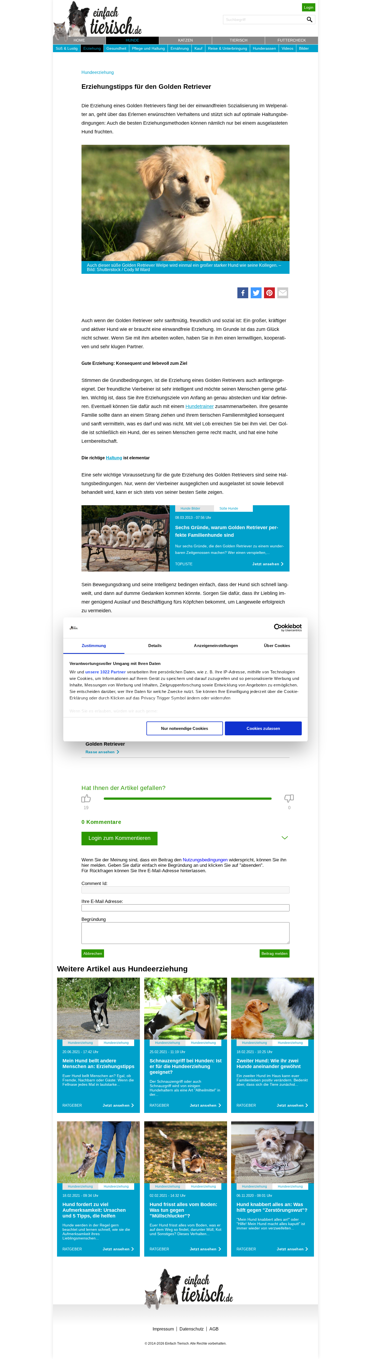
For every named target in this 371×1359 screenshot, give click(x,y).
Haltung (114, 458)
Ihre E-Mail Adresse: (102, 901)
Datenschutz (192, 1329)
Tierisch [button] (238, 40)
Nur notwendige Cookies (184, 728)
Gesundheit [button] (116, 48)
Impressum (163, 1329)
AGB (214, 1329)
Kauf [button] (198, 48)
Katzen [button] (185, 40)
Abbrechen (92, 953)
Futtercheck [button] (292, 40)
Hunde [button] (132, 40)
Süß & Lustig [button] (67, 48)
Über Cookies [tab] (277, 645)
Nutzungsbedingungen (205, 859)
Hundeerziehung (97, 72)
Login (308, 7)
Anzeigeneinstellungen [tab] (216, 645)
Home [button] (79, 40)
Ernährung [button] (180, 48)
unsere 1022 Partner (105, 672)
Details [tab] (155, 645)
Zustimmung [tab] (94, 645)
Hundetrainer (200, 406)
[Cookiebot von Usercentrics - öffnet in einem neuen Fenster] (278, 628)
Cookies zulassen (263, 728)
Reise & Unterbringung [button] (227, 48)
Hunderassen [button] (264, 48)
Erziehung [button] (92, 48)
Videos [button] (287, 48)
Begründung (93, 919)
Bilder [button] (304, 48)
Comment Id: (94, 883)
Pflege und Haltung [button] (148, 48)
